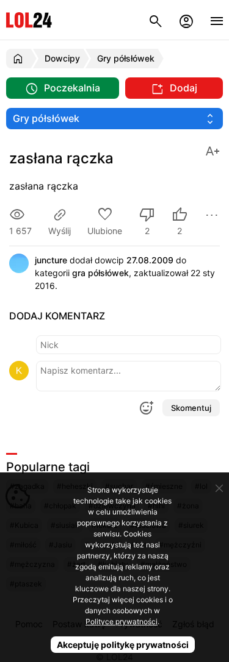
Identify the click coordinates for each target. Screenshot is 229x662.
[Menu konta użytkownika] (186, 20)
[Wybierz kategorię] (114, 118)
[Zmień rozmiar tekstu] (212, 150)
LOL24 (29, 20)
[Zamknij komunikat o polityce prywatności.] (219, 488)
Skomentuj (191, 408)
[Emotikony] (146, 408)
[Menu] (217, 20)
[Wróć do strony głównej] (20, 58)
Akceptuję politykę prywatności (123, 644)
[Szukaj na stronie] (156, 20)
